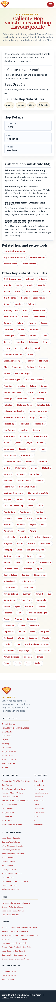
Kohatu (40, 442)
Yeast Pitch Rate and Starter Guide (15, 939)
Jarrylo (18, 442)
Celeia (21, 329)
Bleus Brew (6, 736)
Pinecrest (8, 531)
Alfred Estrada (39, 812)
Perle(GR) (41, 518)
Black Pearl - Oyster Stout (12, 824)
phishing (5, 743)
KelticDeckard (39, 808)
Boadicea (18, 304)
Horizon (36, 430)
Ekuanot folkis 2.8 (9, 759)
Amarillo (7, 285)
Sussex (7, 606)
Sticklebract (40, 575)
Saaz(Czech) (45, 543)
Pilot (43, 524)
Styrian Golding (11, 594)
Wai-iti (21, 638)
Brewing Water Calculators (12, 907)
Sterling (25, 575)
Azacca (46, 291)
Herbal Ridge (10, 424)
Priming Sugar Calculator (11, 850)
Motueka (46, 468)
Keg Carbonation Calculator (13, 854)
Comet (46, 342)
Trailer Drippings (8, 724)
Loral (33, 449)
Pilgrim (33, 524)
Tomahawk (9, 625)
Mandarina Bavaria (12, 461)
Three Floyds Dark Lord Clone (13, 789)
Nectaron (8, 480)
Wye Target (24, 650)
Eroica (42, 367)
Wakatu (45, 638)
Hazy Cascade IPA (9, 751)
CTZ (17, 348)
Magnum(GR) (10, 455)
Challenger (9, 335)
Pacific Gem (9, 512)
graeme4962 (38, 824)
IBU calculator (10, 263)
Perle (29, 518)
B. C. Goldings (10, 298)
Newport (40, 480)
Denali (37, 348)
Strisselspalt (9, 581)
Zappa (7, 663)
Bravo (25, 310)
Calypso (32, 323)
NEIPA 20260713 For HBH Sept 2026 (15, 728)
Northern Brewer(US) (38, 493)
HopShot (24, 430)
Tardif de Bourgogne (37, 612)
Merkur (7, 468)
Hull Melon (24, 436)
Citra (45, 335)
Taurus (18, 619)
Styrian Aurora (27, 581)
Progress (8, 543)
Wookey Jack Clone (9, 804)
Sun (49, 594)
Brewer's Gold (39, 310)
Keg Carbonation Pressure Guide (15, 931)
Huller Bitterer (41, 436)
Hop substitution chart (14, 257)
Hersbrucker (39, 424)
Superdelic (41, 600)
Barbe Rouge (39, 298)
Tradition (34, 625)
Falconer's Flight (22, 373)
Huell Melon (9, 436)
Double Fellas (7, 816)
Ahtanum (43, 279)
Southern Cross (11, 568)
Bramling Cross (11, 310)
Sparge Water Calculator (11, 842)
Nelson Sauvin (24, 480)
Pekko (19, 518)
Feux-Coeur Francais (34, 379)
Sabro (19, 550)
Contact (5, 997)
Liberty (22, 449)
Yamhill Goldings (11, 657)
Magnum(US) (27, 455)
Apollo (19, 285)
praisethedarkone (41, 793)
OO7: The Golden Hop (13, 505)
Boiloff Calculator (8, 861)
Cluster (7, 342)
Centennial (34, 329)
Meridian (43, 461)
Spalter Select (10, 575)
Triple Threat (7, 820)
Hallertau (8, 405)
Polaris (33, 531)
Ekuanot (30, 361)
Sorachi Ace (45, 562)
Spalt (39, 568)
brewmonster (39, 789)
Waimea (33, 638)
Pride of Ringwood (42, 537)
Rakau (20, 543)
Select (40, 556)
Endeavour (17, 367)
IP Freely (5, 767)
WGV (18, 644)
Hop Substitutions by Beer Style (14, 943)
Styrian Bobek (10, 587)
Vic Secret (8, 638)
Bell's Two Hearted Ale (11, 797)
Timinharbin (38, 797)
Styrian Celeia (28, 587)
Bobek (31, 304)
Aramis (41, 285)
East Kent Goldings (12, 361)
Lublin (43, 449)
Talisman (8, 612)
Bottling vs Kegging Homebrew (14, 955)
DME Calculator (8, 877)
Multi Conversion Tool (10, 889)
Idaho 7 (7, 442)
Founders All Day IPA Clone (12, 793)
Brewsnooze (39, 801)
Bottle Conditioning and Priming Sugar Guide (19, 927)
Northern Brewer (27, 487)
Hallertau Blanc (24, 405)
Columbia (19, 342)
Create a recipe (29, 263)
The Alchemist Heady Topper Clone (16, 801)
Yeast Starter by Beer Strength (14, 951)
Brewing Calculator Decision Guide (15, 959)
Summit (39, 594)
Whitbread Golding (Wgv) (37, 644)
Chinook (34, 335)
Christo (36, 804)
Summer (27, 594)
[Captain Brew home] (4, 4)
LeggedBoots (39, 785)
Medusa (30, 461)
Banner (24, 298)
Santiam (7, 556)
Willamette (9, 650)
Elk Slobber (6, 747)
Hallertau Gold (43, 405)
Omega (31, 499)
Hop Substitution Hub (10, 915)
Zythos (38, 663)
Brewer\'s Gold (10, 316)
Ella (5, 367)
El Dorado (43, 361)
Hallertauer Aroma (38, 411)
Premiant (24, 537)
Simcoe (7, 562)
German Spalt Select (13, 392)
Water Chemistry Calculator (12, 846)
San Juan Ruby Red (35, 550)
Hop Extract (9, 430)
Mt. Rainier (35, 474)
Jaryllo (29, 442)
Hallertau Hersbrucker (14, 411)
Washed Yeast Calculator (12, 873)
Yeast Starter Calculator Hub (13, 911)
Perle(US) (8, 524)
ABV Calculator (7, 857)
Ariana (7, 291)
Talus (20, 612)
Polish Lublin (9, 537)
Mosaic (34, 468)
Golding (42, 392)
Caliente (7, 323)
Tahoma (29, 606)
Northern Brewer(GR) (13, 493)
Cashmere (8, 329)
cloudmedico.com (9, 971)
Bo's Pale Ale (7, 785)
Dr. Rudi (30, 354)
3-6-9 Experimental (12, 279)
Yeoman (28, 657)
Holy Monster (7, 808)
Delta (26, 348)
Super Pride (26, 600)
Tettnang (31, 619)
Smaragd (31, 562)
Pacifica (39, 512)
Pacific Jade (25, 512)
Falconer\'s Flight (12, 379)
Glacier (31, 392)
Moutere (8, 474)
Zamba (40, 657)
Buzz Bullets (39, 316)
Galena (44, 386)
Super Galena (10, 600)
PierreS (36, 816)
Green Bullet (22, 398)
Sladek (18, 562)
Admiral (30, 279)
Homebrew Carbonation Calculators (16, 903)
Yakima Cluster (42, 650)
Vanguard (44, 631)
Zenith (17, 663)
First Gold (8, 386)
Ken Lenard (38, 781)
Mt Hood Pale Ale (8, 763)
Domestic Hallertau (13, 354)
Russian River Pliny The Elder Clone (16, 781)
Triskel (22, 631)
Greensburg (38, 398)
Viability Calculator (9, 869)
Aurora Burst (32, 291)
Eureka (7, 373)
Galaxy (33, 386)
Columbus (33, 342)
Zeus (28, 663)
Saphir (19, 556)
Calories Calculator (9, 885)
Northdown (9, 487)
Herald (43, 417)
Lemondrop (9, 449)
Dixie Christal (7, 732)
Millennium (20, 468)
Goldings (8, 398)
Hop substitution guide (14, 251)
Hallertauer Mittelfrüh (14, 417)
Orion (40, 505)
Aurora (18, 291)
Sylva (17, 606)
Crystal (7, 348)
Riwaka (31, 543)
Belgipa (5, 740)
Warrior (7, 644)
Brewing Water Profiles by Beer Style (16, 947)
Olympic (19, 499)
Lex (35, 820)
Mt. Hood (21, 474)
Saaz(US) (8, 550)
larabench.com (8, 979)
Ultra (32, 631)
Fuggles (21, 386)
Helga (32, 417)
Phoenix (21, 524)
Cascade (45, 323)
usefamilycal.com (9, 975)
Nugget (7, 499)
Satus (30, 556)
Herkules (25, 424)
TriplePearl (9, 631)
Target (7, 619)
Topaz (22, 625)
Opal (30, 505)
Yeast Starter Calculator (11, 838)
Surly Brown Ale (8, 812)
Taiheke (41, 606)
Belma (7, 304)
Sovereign (27, 568)
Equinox (30, 367)
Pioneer (21, 531)
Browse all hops (37, 257)
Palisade (8, 518)
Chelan (22, 335)
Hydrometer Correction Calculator (15, 881)
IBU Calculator (7, 865)
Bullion (25, 316)
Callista (19, 323)
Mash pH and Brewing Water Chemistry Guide (20, 935)
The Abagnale (7, 755)
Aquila (30, 285)
